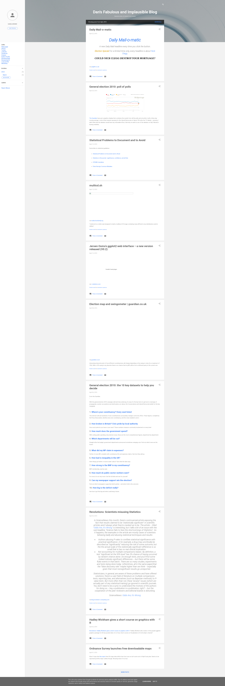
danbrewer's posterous (102, 70)
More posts (125, 672)
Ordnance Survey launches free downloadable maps (120, 648)
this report (103, 656)
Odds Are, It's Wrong (103, 527)
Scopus (3, 55)
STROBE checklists (98, 162)
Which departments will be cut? (106, 438)
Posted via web (92, 70)
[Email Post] (105, 77)
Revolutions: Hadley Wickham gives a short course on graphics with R (109, 631)
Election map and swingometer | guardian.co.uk (117, 304)
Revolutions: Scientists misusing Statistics (115, 511)
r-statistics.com (96, 284)
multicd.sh (95, 185)
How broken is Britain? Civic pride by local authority (115, 424)
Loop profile (5, 62)
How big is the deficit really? (105, 488)
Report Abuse (5, 88)
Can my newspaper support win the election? (112, 480)
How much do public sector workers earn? (110, 473)
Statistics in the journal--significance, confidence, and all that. (110, 158)
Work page (4, 47)
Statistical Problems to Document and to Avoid (117, 140)
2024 (3, 72)
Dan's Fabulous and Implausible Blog (125, 12)
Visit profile (12, 28)
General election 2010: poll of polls (110, 86)
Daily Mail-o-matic (100, 29)
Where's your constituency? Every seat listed (112, 412)
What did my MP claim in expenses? (108, 450)
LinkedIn (4, 52)
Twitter (3, 50)
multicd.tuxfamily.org (97, 220)
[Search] (163, 4)
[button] (159, 29)
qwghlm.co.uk (95, 67)
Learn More (146, 681)
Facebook (4, 53)
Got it (155, 681)
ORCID (3, 48)
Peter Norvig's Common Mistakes (102, 166)
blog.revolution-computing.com (100, 600)
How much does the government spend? (110, 431)
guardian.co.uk (95, 360)
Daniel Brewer (12, 24)
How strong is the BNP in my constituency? (111, 465)
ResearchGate (5, 58)
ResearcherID (5, 60)
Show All (158, 22)
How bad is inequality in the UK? (106, 458)
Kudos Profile (5, 57)
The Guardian (93, 118)
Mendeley (4, 63)
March (5, 75)
